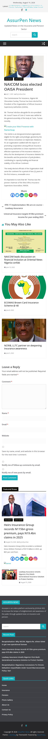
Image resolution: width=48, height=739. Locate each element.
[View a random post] (43, 43)
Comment (7, 381)
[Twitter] (17, 195)
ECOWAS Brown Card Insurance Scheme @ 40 (21, 304)
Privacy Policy (7, 714)
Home (4, 685)
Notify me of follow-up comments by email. (21, 465)
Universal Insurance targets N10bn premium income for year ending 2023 (23, 216)
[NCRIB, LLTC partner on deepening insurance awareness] (24, 320)
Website (5, 435)
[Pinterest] (31, 195)
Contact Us (6, 710)
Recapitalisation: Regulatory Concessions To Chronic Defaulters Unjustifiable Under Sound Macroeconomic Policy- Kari (23, 668)
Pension (5, 695)
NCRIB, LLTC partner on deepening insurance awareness (23, 347)
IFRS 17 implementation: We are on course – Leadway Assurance (24, 207)
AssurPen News (24, 20)
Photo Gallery (7, 700)
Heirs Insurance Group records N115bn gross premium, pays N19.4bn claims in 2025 (20, 531)
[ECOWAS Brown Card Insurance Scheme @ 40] (24, 277)
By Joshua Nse (21, 94)
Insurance (8, 79)
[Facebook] (13, 195)
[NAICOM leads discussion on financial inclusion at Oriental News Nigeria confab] (24, 231)
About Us (5, 705)
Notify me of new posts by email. (16, 472)
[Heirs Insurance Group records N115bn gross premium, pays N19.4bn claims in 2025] (24, 504)
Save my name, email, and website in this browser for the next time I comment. (23, 453)
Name (5, 413)
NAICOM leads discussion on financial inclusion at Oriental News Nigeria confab (23, 259)
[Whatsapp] (26, 195)
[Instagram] (35, 195)
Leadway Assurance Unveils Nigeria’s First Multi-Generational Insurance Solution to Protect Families (31, 575)
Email (5, 424)
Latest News (19, 79)
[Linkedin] (22, 195)
